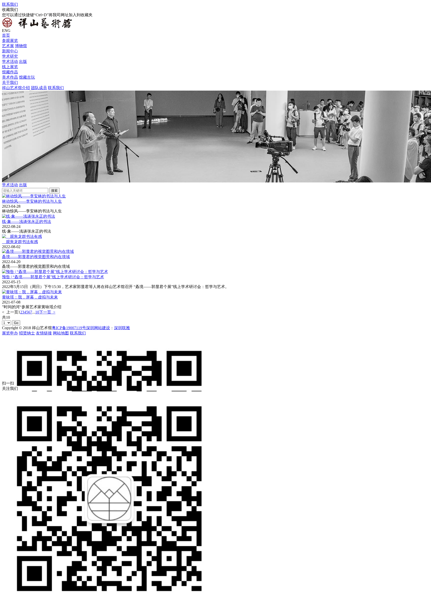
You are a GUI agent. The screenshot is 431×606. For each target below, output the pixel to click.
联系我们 (10, 4)
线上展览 (10, 67)
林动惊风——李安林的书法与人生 (32, 201)
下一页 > (47, 312)
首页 (6, 35)
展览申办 (10, 333)
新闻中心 (10, 51)
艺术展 (8, 46)
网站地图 (61, 333)
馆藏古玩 (27, 77)
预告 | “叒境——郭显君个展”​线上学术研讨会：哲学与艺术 (53, 277)
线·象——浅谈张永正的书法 (26, 221)
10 (37, 312)
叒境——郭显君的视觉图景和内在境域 (36, 257)
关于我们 (10, 82)
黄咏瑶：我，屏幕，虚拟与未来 (30, 297)
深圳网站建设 (98, 328)
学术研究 (10, 56)
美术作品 (10, 77)
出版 (23, 61)
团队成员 (39, 88)
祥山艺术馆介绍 (16, 88)
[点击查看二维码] (215, 358)
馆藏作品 (10, 72)
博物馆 (21, 46)
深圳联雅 (122, 328)
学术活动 (10, 61)
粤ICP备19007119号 (69, 328)
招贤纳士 (27, 333)
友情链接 (44, 333)
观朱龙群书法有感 (20, 242)
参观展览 (10, 40)
